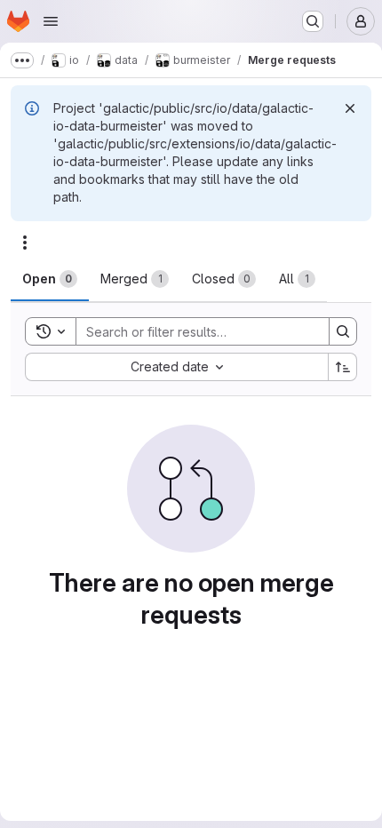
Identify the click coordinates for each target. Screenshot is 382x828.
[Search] (343, 331)
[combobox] (176, 367)
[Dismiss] (350, 108)
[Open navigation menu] (50, 21)
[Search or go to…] (312, 21)
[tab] (50, 279)
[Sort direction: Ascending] (343, 367)
